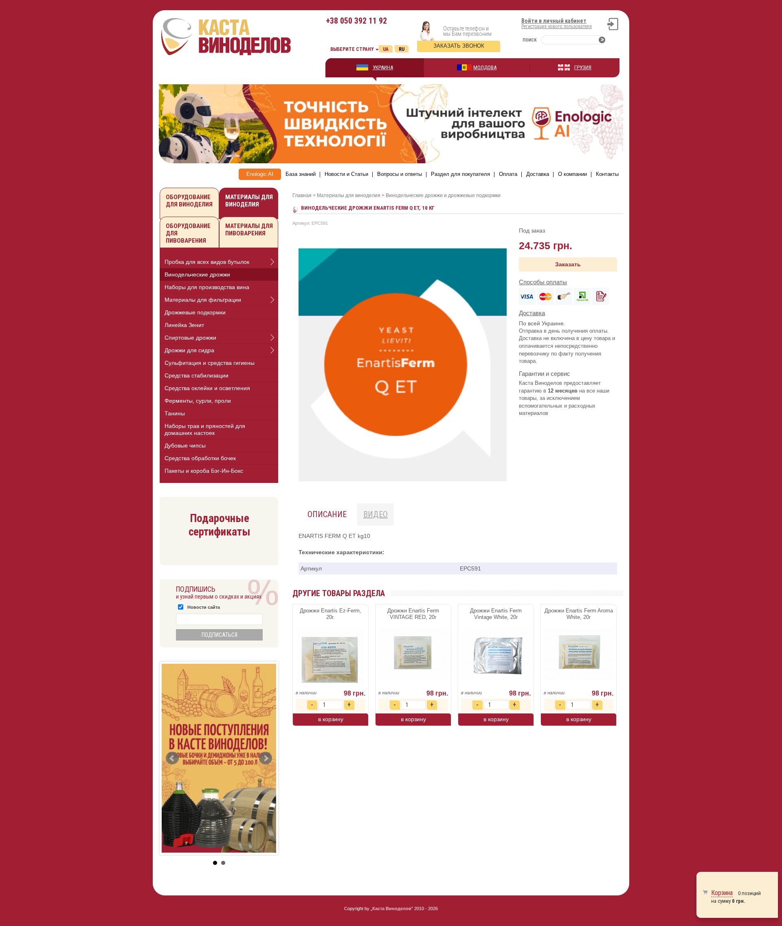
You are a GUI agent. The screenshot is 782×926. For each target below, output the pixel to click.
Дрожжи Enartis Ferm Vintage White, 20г (496, 614)
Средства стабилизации (196, 375)
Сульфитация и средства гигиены (210, 363)
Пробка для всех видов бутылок (207, 262)
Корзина (722, 893)
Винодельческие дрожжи (197, 274)
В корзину (330, 719)
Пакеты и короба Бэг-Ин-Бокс (204, 470)
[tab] (219, 262)
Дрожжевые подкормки (195, 312)
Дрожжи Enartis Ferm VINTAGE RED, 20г (413, 614)
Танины (175, 413)
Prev (172, 758)
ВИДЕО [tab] (375, 514)
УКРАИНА (383, 67)
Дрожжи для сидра (189, 350)
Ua (386, 49)
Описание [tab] (327, 514)
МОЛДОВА (484, 67)
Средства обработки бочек (200, 458)
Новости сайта (203, 607)
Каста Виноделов (391, 908)
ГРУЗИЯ (582, 67)
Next (265, 758)
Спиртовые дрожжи (190, 337)
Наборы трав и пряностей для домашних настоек (205, 429)
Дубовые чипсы (185, 445)
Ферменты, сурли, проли (198, 400)
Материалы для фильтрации (203, 299)
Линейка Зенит (184, 325)
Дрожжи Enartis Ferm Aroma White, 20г (579, 614)
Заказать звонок (458, 46)
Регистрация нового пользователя (556, 26)
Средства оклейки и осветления (207, 388)
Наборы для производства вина (207, 287)
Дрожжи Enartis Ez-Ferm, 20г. (330, 614)
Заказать (568, 264)
